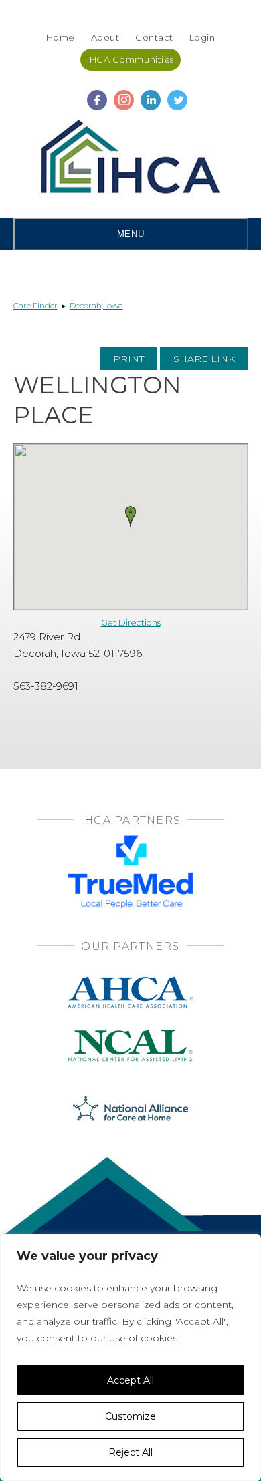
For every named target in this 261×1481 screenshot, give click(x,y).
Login (202, 37)
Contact (154, 37)
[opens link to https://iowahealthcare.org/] (130, 159)
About (105, 37)
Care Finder (35, 305)
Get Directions (131, 623)
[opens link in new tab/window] (97, 94)
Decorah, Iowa (96, 305)
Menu (130, 234)
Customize (130, 1416)
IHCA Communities (130, 59)
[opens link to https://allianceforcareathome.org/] (131, 1107)
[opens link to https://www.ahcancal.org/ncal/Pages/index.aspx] (130, 1034)
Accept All (130, 1380)
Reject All (130, 1452)
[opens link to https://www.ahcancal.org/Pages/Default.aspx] (130, 980)
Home (60, 37)
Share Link (204, 359)
